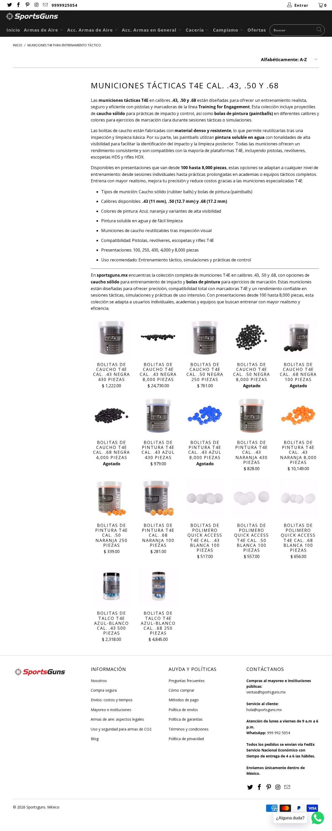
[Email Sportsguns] (45, 5)
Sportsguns (35, 807)
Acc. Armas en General (150, 30)
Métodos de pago (184, 699)
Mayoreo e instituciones (111, 709)
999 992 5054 (278, 732)
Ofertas (256, 30)
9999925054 (65, 5)
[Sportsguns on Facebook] (18, 5)
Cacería (195, 30)
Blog (95, 738)
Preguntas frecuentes (187, 680)
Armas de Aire (41, 30)
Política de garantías (186, 719)
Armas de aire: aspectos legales (117, 719)
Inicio (13, 30)
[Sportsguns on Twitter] (9, 5)
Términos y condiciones (189, 729)
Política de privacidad (186, 738)
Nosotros (99, 680)
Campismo (226, 30)
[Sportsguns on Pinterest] (27, 5)
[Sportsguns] (168, 17)
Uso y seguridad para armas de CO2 (121, 729)
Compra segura (104, 690)
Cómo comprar (181, 690)
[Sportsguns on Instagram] (36, 5)
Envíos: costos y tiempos (112, 699)
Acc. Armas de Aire (90, 30)
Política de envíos (183, 709)
